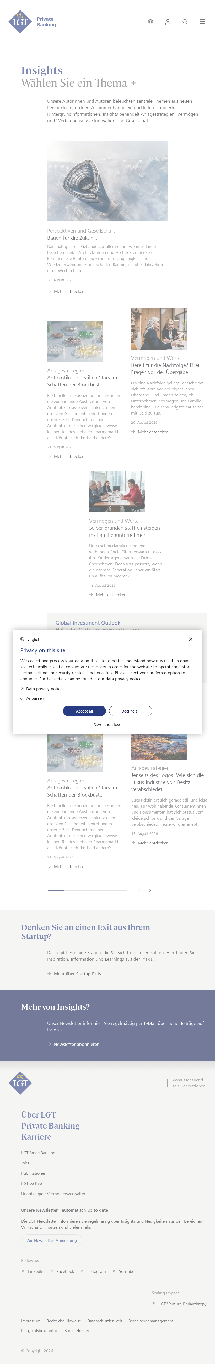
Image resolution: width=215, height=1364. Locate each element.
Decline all (131, 711)
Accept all (84, 711)
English (33, 639)
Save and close (107, 724)
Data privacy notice (44, 688)
